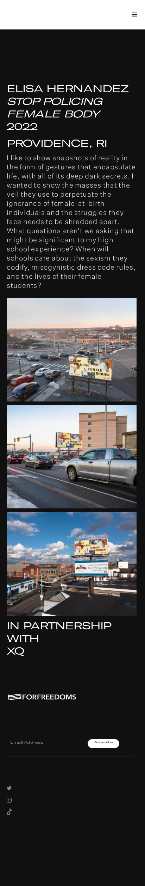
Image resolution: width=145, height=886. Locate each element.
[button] (134, 14)
